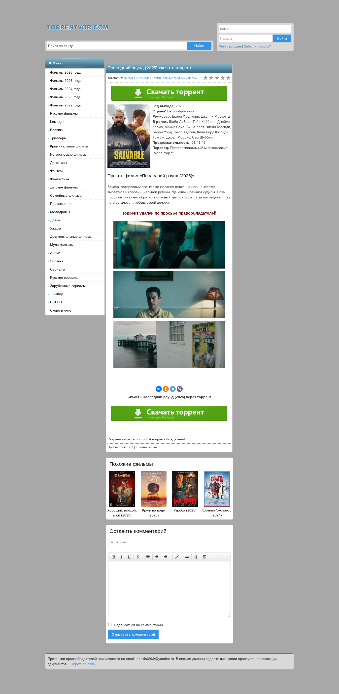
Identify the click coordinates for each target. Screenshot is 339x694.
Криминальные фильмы (69, 146)
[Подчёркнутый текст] (129, 557)
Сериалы (57, 269)
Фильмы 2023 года (65, 97)
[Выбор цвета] (176, 557)
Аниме (55, 253)
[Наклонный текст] (121, 557)
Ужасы (55, 228)
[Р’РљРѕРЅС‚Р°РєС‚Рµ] (159, 389)
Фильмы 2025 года (65, 81)
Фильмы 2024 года (65, 89)
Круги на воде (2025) (153, 512)
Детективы (58, 163)
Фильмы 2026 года (65, 72)
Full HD (56, 302)
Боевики (57, 130)
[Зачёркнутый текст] (138, 557)
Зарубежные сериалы (68, 286)
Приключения (61, 204)
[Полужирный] (114, 557)
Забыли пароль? (257, 46)
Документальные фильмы (71, 236)
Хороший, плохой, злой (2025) (122, 512)
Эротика (57, 261)
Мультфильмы (61, 245)
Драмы (55, 220)
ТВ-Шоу (56, 294)
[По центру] (156, 557)
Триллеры (58, 138)
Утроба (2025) (185, 510)
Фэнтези (57, 171)
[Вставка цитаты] (187, 557)
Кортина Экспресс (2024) (216, 512)
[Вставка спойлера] (204, 557)
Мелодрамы (60, 212)
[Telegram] (173, 389)
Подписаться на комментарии (138, 625)
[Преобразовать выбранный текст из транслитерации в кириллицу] (195, 557)
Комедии (57, 122)
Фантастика (59, 179)
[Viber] (180, 389)
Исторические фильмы (68, 154)
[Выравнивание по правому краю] (165, 557)
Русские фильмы (64, 113)
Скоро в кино (60, 310)
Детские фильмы (64, 187)
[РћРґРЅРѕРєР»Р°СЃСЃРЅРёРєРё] (166, 389)
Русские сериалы (64, 277)
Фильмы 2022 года (65, 105)
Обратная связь (83, 664)
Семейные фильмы (66, 195)
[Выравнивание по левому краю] (148, 557)
